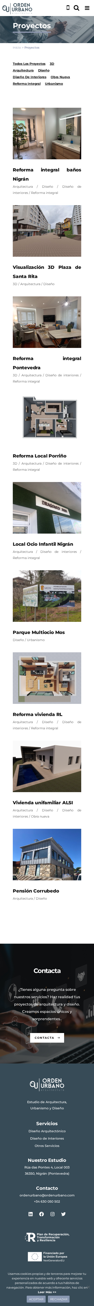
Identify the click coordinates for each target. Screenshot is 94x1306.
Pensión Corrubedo (36, 891)
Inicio (17, 47)
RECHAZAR (58, 1299)
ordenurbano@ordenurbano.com (47, 1195)
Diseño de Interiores (47, 1138)
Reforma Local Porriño (39, 456)
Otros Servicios (47, 1146)
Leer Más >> (47, 1292)
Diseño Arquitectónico (47, 1131)
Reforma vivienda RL (37, 714)
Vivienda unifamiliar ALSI (43, 802)
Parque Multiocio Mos (39, 632)
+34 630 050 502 (47, 1201)
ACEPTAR (36, 1299)
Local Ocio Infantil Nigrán (43, 544)
